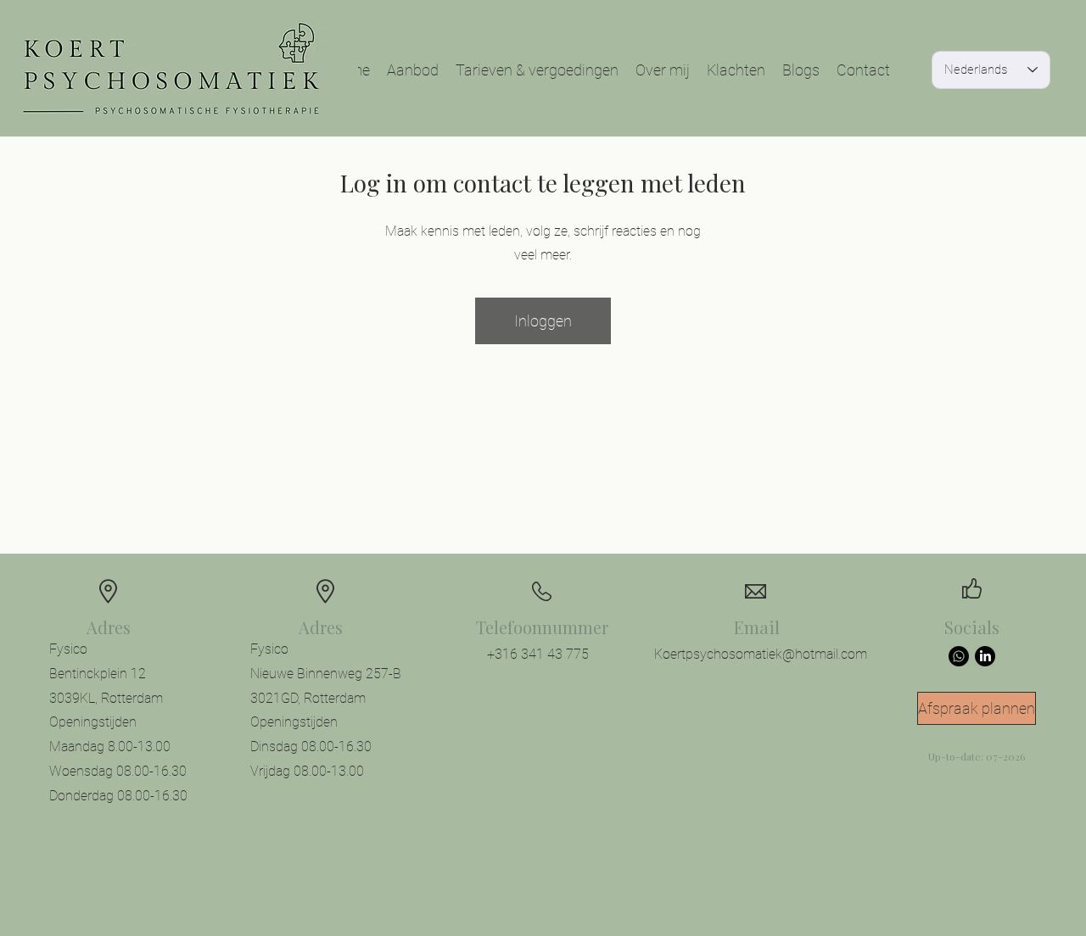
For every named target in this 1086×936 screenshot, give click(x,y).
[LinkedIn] (985, 656)
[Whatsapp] (959, 656)
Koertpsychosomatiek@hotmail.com (760, 654)
